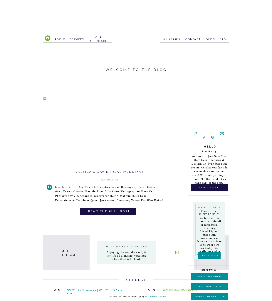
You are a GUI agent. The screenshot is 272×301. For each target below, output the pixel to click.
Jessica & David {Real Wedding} (109, 171)
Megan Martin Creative (155, 296)
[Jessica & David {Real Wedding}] (109, 138)
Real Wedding (109, 179)
